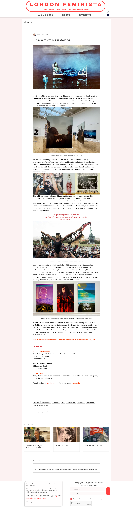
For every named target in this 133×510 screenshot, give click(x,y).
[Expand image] (48, 184)
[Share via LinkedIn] (43, 412)
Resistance (81, 402)
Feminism (56, 402)
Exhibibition (46, 402)
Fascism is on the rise (93, 445)
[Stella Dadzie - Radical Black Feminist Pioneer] (37, 434)
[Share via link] (47, 412)
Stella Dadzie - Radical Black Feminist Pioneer (35, 446)
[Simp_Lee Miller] (66, 434)
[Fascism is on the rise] (96, 434)
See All (107, 424)
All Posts (28, 22)
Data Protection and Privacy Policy (42, 497)
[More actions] (99, 35)
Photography (71, 402)
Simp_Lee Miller (62, 445)
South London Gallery (41, 405)
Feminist (36, 402)
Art (63, 402)
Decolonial (90, 402)
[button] (107, 22)
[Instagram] (108, 12)
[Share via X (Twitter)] (38, 412)
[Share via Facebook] (34, 412)
